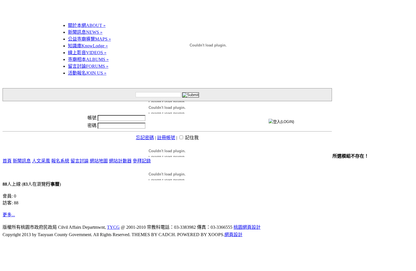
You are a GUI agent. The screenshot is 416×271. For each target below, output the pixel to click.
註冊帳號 (166, 137)
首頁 (7, 160)
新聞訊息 (85, 32)
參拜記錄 (142, 160)
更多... (9, 214)
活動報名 (87, 73)
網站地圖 (99, 160)
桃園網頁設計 (247, 227)
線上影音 (87, 52)
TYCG (113, 227)
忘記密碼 (145, 137)
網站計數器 (120, 160)
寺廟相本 (88, 59)
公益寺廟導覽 (89, 39)
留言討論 (88, 66)
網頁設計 (233, 234)
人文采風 (41, 160)
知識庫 (88, 45)
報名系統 (60, 160)
